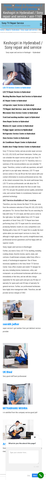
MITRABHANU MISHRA (15, 408)
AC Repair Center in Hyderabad (15, 101)
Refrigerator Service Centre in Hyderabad (19, 134)
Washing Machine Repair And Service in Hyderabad (22, 96)
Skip (28, 475)
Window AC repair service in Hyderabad (18, 126)
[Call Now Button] (41, 475)
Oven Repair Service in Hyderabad (16, 121)
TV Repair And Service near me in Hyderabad (22, 109)
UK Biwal (7, 372)
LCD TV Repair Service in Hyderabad (16, 92)
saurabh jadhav (11, 324)
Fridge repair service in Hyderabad (18, 130)
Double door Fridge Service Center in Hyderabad (21, 147)
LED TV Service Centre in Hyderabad (17, 88)
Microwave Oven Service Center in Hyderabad (20, 113)
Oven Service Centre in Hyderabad (16, 138)
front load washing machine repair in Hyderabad (21, 117)
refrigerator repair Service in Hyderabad (18, 105)
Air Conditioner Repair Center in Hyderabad (20, 142)
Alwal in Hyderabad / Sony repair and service (24, 7)
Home (8, 5)
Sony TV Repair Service (13, 23)
